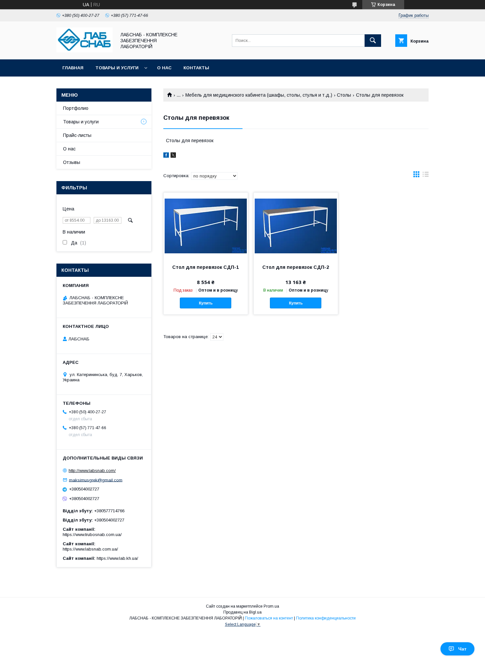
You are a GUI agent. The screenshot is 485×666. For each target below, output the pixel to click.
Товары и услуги (117, 67)
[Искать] (373, 40)
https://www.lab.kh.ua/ (117, 558)
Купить (205, 303)
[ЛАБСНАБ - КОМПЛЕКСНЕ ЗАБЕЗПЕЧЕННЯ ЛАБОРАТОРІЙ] (84, 50)
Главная (72, 67)
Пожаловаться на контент (269, 618)
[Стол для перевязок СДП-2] (296, 226)
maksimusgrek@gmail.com (95, 479)
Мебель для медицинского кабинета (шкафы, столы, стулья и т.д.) (258, 95)
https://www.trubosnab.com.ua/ (92, 534)
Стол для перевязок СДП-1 (205, 267)
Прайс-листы (77, 135)
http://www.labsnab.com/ (92, 470)
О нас (164, 67)
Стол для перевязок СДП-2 (295, 267)
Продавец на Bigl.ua (242, 612)
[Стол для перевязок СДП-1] (206, 226)
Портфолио (75, 108)
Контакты (196, 67)
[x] (173, 156)
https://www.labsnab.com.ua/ (90, 549)
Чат (462, 648)
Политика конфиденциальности (326, 618)
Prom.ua (271, 606)
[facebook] (166, 156)
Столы (344, 95)
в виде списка (426, 175)
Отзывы (71, 162)
